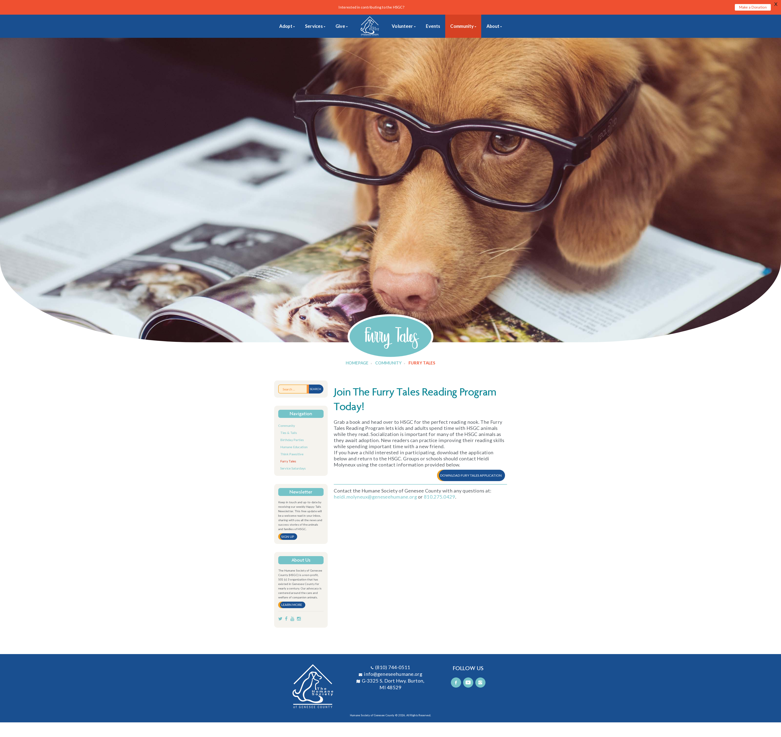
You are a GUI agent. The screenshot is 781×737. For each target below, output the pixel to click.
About (493, 26)
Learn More (291, 605)
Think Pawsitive (292, 454)
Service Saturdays (293, 468)
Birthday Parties (292, 440)
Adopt (285, 26)
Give (340, 26)
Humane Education (294, 447)
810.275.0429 (439, 497)
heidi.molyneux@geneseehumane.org (375, 497)
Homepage (357, 362)
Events (433, 26)
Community (462, 26)
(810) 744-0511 (392, 667)
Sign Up (287, 536)
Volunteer (402, 26)
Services (314, 26)
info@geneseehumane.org (393, 674)
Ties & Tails (288, 433)
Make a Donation (753, 7)
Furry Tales (288, 461)
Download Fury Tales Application (471, 475)
